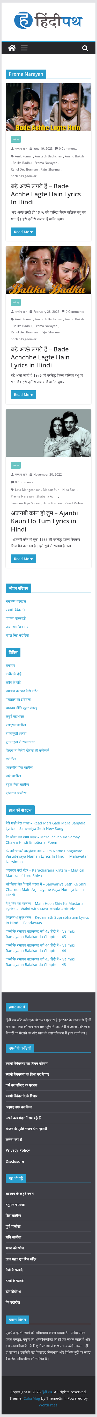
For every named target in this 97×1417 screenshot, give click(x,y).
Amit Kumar (23, 156)
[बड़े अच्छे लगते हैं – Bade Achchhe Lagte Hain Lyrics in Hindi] (49, 270)
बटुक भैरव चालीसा (17, 784)
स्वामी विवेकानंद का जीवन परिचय (27, 1063)
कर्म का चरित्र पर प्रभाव (21, 1085)
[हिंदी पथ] (12, 48)
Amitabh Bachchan (48, 156)
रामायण (10, 665)
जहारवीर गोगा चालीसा (19, 767)
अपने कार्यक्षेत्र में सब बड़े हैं (23, 1117)
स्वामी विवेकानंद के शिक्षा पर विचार (27, 1074)
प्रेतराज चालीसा (16, 792)
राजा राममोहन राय (17, 626)
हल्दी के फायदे (15, 1280)
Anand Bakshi (75, 156)
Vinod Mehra (74, 503)
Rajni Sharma (50, 169)
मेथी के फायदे (14, 1269)
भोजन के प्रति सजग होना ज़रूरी (26, 1128)
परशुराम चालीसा (16, 724)
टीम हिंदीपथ (13, 1291)
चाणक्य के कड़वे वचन (20, 1193)
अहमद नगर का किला (19, 1106)
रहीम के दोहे (13, 682)
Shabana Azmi (46, 496)
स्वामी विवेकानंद (15, 609)
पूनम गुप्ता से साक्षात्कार (20, 741)
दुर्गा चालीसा (13, 1226)
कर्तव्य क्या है (14, 1139)
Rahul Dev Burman (24, 169)
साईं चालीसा (13, 775)
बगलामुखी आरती (16, 733)
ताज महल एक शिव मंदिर (21, 1258)
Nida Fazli (69, 489)
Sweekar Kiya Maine (25, 503)
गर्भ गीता (11, 758)
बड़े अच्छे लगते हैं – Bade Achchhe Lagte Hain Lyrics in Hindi (40, 357)
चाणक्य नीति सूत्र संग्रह (21, 707)
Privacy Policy (18, 1150)
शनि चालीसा (13, 1237)
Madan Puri (51, 489)
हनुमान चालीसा (15, 1204)
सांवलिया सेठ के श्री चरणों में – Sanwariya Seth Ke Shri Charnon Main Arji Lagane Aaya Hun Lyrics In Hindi (46, 889)
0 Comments (68, 148)
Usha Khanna (52, 503)
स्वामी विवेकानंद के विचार (21, 1095)
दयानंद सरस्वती (16, 618)
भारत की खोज (15, 1247)
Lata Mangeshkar (27, 489)
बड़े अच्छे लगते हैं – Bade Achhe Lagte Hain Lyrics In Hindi (46, 194)
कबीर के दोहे (13, 673)
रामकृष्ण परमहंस (16, 601)
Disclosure (15, 1161)
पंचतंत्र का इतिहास (18, 699)
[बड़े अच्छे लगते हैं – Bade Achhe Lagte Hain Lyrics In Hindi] (49, 107)
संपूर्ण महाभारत (15, 716)
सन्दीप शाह (21, 148)
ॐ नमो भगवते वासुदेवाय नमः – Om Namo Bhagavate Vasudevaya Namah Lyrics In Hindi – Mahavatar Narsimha (47, 856)
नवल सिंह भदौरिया (17, 635)
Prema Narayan (45, 163)
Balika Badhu (22, 163)
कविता (16, 139)
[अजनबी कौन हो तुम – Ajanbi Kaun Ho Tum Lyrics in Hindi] (49, 433)
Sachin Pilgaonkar (23, 176)
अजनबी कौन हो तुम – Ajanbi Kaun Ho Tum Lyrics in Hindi (44, 521)
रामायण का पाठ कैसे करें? (22, 690)
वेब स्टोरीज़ (13, 1302)
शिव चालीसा (13, 1215)
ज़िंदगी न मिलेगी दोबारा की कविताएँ (27, 750)
